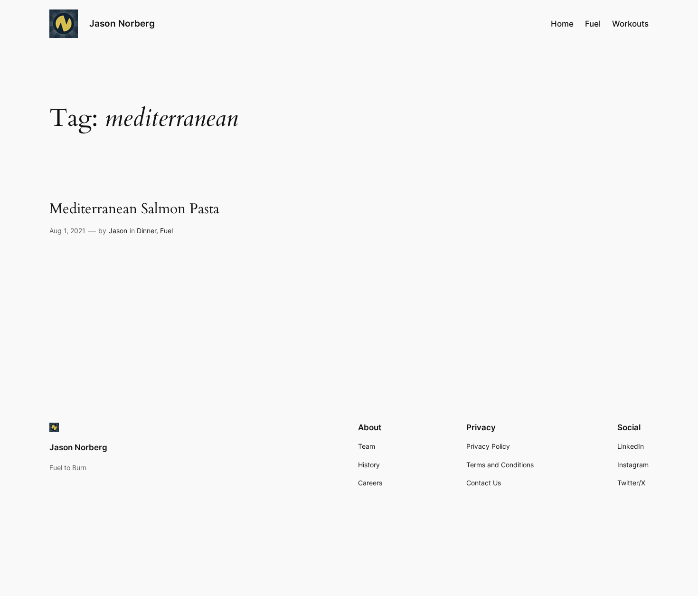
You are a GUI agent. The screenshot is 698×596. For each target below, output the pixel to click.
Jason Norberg (122, 23)
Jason (118, 231)
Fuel (166, 231)
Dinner (146, 231)
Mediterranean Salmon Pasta (134, 209)
